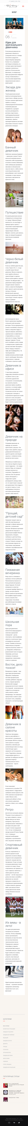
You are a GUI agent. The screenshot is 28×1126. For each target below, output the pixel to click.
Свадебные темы (14, 1097)
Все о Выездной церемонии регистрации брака (16, 1085)
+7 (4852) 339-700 (14, 1)
